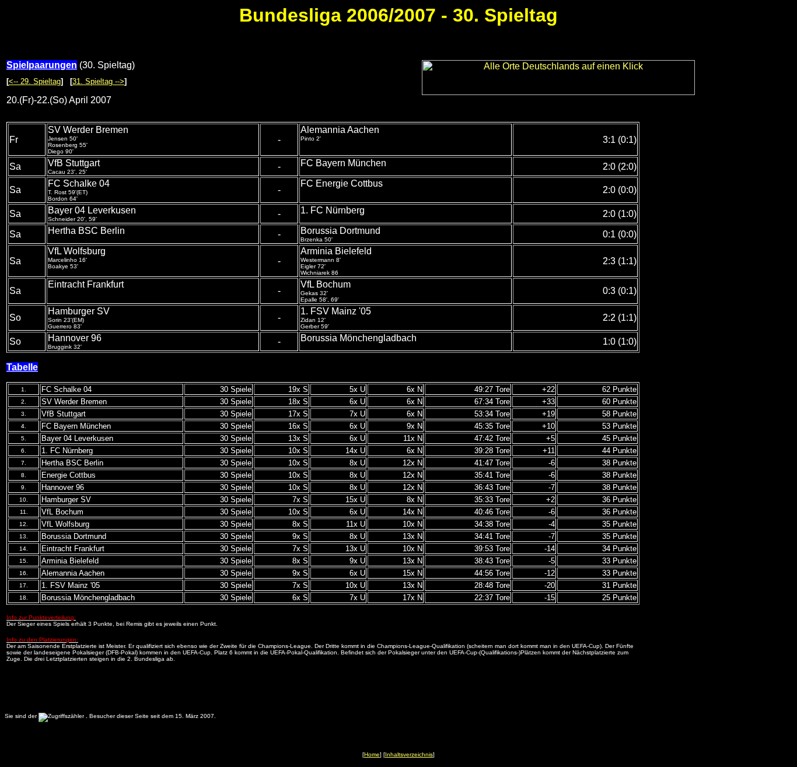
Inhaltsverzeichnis (409, 754)
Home (372, 754)
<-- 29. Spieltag (35, 81)
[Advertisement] (723, 297)
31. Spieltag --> (98, 81)
